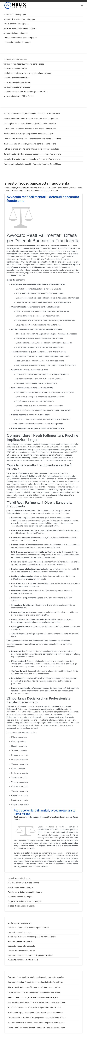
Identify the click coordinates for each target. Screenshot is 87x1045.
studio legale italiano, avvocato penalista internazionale (27, 73)
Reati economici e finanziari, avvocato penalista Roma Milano (44, 812)
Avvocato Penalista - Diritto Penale (19, 96)
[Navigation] (82, 5)
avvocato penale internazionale (17, 82)
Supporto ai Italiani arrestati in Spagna (20, 37)
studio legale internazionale (15, 59)
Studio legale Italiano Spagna (16, 24)
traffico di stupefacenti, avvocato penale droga (24, 64)
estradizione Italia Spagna (15, 14)
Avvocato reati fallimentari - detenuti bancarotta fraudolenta (43, 199)
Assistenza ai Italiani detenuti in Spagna (20, 28)
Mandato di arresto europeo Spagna (19, 19)
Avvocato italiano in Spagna (16, 33)
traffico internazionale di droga (17, 87)
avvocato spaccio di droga (15, 68)
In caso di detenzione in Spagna (17, 42)
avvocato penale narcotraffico (17, 78)
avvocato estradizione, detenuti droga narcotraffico (26, 91)
